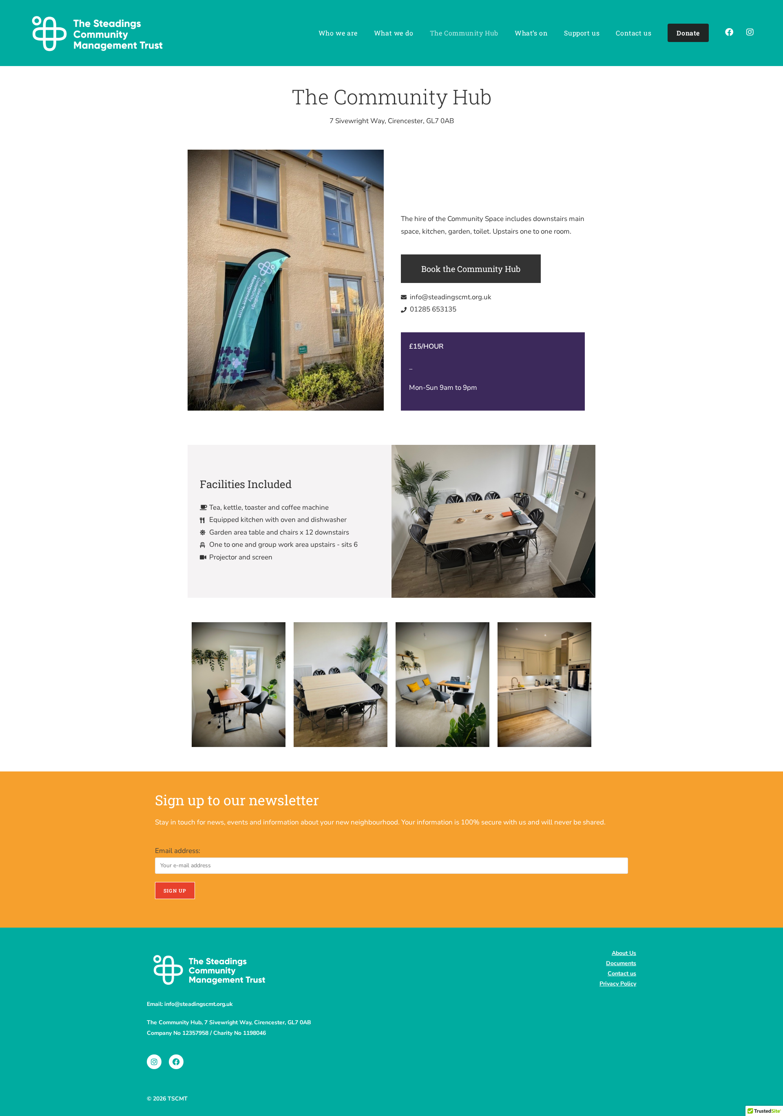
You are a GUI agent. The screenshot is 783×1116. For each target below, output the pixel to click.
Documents (621, 963)
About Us (624, 953)
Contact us (622, 973)
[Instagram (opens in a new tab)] (751, 32)
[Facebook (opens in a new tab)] (730, 32)
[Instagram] (154, 1061)
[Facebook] (176, 1061)
